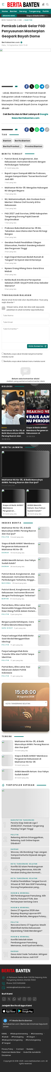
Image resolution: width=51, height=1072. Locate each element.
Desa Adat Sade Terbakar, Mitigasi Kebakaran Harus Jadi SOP (29, 956)
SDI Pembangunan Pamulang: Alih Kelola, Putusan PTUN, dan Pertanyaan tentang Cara (28, 898)
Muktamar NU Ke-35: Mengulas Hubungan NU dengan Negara (26, 189)
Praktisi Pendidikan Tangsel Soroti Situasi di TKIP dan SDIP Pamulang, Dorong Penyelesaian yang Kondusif (28, 886)
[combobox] (25, 703)
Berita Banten (22, 140)
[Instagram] (24, 999)
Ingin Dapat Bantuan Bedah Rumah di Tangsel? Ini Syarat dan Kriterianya (24, 258)
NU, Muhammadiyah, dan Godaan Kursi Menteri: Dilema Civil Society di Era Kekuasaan (25, 202)
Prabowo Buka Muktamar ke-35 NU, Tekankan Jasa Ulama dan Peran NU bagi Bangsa (26, 231)
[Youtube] (29, 999)
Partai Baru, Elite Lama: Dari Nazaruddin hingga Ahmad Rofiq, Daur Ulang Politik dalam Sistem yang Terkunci (19, 609)
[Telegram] (42, 86)
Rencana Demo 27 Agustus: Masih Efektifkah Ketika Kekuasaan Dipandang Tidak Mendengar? (28, 927)
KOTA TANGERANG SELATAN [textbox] (18, 703)
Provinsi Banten (33, 146)
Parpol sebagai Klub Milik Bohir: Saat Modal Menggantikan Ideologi (18, 638)
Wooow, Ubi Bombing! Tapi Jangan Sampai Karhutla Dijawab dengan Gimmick (29, 855)
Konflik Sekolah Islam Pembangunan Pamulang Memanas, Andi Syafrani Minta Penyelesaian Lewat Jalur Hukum (28, 944)
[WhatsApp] (37, 86)
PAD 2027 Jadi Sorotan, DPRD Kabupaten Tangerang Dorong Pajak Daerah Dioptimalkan (26, 216)
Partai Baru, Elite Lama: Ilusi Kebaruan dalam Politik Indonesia (16, 669)
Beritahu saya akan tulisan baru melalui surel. (24, 361)
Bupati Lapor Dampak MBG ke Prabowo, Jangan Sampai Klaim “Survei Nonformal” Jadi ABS (26, 176)
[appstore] (9, 1013)
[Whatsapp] (14, 999)
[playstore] (25, 1013)
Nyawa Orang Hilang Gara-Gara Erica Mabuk (24, 270)
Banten (28, 20)
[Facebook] (26, 86)
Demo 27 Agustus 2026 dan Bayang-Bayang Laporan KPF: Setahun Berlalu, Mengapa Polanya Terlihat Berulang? (29, 915)
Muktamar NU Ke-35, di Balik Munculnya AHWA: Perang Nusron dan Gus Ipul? (13, 434)
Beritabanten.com (12, 20)
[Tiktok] (34, 999)
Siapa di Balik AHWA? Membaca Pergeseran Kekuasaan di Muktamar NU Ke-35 (37, 431)
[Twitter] (31, 86)
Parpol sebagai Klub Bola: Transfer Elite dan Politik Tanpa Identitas (18, 654)
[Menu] (3, 4)
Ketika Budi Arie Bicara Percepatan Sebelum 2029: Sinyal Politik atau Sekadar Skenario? (26, 282)
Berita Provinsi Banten (13, 146)
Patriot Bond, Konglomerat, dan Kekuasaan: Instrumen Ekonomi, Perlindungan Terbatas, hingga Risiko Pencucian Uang (18, 578)
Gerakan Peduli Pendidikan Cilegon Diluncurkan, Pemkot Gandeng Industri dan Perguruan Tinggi (25, 245)
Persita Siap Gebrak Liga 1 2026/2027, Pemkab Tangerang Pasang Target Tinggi (27, 825)
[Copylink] (47, 86)
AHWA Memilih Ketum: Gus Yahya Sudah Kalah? (36, 508)
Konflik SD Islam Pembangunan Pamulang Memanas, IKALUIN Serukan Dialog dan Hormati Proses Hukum (27, 871)
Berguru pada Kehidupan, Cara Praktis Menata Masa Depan (18, 623)
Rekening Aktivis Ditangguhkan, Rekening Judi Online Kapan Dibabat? (27, 840)
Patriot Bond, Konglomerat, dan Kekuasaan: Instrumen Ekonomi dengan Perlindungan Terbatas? (25, 161)
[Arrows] (3, 407)
